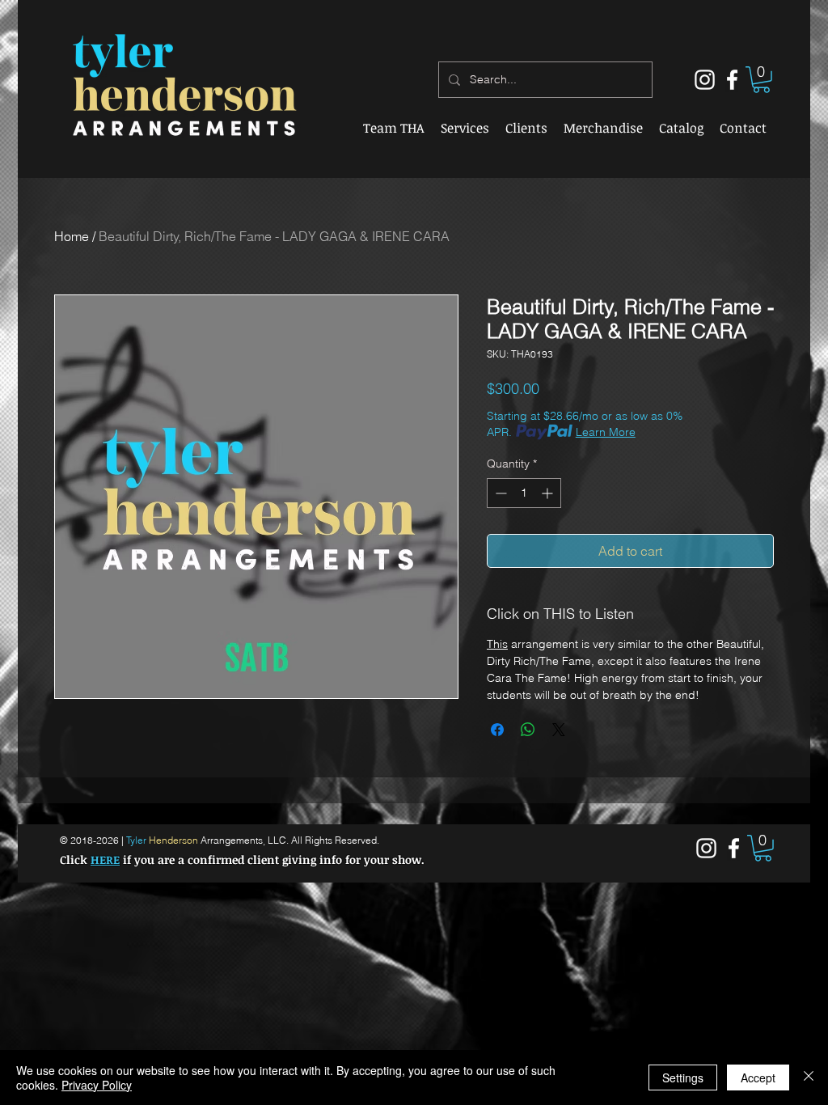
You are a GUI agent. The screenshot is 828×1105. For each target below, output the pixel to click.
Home (71, 236)
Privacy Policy (96, 1085)
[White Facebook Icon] (732, 79)
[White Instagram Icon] (704, 79)
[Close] (808, 1077)
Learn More (606, 432)
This (497, 644)
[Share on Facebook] (497, 729)
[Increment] (549, 493)
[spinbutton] (524, 493)
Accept (758, 1077)
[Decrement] (499, 493)
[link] (761, 79)
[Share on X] (558, 729)
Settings (682, 1077)
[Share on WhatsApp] (528, 729)
